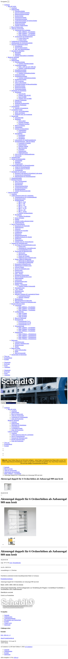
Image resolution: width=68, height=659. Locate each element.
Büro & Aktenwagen (17, 27)
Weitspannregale (19, 326)
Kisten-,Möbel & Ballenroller (23, 259)
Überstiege (21, 149)
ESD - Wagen (19, 273)
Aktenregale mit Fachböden (22, 30)
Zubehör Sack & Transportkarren (24, 241)
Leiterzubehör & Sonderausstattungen (25, 140)
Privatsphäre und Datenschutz (12, 620)
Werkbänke (18, 92)
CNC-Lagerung (19, 81)
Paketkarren (18, 234)
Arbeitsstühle (18, 160)
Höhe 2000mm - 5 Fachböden (26, 307)
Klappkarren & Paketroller (22, 226)
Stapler (17, 346)
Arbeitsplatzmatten (16, 178)
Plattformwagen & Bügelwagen (27, 257)
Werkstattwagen (19, 291)
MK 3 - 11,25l (22, 208)
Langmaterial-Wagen (24, 296)
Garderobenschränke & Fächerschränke (26, 20)
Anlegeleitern (18, 127)
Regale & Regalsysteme (18, 303)
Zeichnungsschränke (20, 17)
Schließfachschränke (20, 70)
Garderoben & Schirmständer (19, 41)
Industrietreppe (22, 144)
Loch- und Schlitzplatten (22, 111)
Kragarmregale (19, 319)
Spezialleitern (18, 133)
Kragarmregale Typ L (24, 321)
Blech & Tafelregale (20, 318)
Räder (16, 351)
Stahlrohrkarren (19, 227)
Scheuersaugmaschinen (21, 186)
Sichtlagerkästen (19, 200)
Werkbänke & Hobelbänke (18, 90)
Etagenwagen (18, 270)
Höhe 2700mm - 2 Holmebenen (27, 334)
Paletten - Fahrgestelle (21, 284)
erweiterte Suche (11, 403)
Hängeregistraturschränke (22, 14)
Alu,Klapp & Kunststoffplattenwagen (25, 245)
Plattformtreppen (23, 152)
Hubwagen (14, 340)
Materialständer (19, 278)
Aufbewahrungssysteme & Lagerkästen (22, 195)
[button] (7, 579)
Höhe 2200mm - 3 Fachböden (26, 327)
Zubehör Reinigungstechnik (22, 191)
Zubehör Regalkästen (24, 216)
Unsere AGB (8, 623)
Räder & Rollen (15, 348)
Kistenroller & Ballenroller (25, 262)
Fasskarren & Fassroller (21, 230)
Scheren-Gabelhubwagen (22, 343)
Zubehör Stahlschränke (21, 25)
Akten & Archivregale (17, 28)
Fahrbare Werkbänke (21, 100)
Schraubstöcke (15, 106)
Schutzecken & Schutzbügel (23, 175)
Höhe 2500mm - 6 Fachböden (26, 308)
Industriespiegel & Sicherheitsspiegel (25, 176)
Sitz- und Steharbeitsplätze (22, 49)
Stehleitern (18, 119)
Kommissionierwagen (21, 281)
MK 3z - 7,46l (22, 206)
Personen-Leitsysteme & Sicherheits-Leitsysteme (28, 173)
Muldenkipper (19, 299)
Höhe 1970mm (22, 313)
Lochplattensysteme (16, 109)
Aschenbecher (19, 170)
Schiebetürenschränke (21, 19)
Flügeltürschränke (20, 11)
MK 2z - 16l (21, 210)
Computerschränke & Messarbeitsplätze (26, 84)
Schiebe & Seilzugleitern (22, 129)
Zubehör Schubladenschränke (26, 73)
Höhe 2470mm (22, 315)
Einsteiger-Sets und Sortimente (23, 114)
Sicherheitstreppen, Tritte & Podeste (25, 141)
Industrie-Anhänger (23, 297)
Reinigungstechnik (16, 179)
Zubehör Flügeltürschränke (26, 63)
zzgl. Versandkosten (15, 562)
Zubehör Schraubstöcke (21, 108)
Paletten (17, 219)
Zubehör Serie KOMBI (25, 98)
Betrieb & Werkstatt (13, 57)
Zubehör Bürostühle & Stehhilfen (24, 55)
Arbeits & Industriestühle (18, 159)
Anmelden (7, 367)
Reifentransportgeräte (21, 235)
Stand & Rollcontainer (21, 47)
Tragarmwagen (19, 272)
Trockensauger (19, 183)
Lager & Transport (13, 192)
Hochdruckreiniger (20, 189)
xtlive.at (16, 657)
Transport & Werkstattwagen (19, 243)
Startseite (6, 615)
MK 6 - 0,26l (22, 202)
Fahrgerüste (18, 156)
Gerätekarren (18, 232)
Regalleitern (21, 135)
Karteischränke (19, 16)
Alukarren (18, 229)
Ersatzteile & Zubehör (24, 143)
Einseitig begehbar (23, 122)
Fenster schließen (21, 403)
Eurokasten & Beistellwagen (23, 264)
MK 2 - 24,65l (22, 211)
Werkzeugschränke (20, 87)
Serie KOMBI (22, 97)
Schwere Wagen (19, 267)
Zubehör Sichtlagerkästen (25, 213)
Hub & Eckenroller (20, 353)
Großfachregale (19, 311)
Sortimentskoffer (19, 222)
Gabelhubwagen (19, 342)
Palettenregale (19, 332)
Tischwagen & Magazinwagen (23, 251)
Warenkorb (7, 362)
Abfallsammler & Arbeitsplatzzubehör (21, 43)
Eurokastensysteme (20, 199)
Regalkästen (18, 214)
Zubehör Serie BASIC (24, 95)
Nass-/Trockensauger (21, 181)
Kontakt (6, 359)
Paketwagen (18, 292)
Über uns (6, 356)
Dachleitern (21, 138)
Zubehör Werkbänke (20, 105)
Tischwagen (21, 253)
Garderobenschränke (20, 65)
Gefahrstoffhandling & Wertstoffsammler (22, 165)
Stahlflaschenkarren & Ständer (23, 237)
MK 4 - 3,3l (21, 205)
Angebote (14, 8)
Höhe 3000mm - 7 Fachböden (26, 310)
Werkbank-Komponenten (22, 103)
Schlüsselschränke (20, 24)
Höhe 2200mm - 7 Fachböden (26, 33)
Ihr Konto (7, 364)
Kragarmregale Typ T (24, 324)
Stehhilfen (18, 54)
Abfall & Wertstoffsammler (22, 167)
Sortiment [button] (7, 4)
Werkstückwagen (20, 288)
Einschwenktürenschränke (22, 12)
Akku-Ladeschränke (20, 82)
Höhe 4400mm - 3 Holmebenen (27, 337)
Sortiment (7, 407)
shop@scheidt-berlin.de (7, 638)
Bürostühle (18, 52)
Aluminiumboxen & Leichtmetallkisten (26, 197)
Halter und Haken (20, 113)
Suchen (3, 403)
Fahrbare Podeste (23, 146)
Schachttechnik (19, 117)
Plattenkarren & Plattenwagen (23, 265)
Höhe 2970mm (22, 316)
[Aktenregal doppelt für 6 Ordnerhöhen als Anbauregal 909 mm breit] (20, 535)
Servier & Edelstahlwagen (22, 269)
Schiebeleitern (22, 130)
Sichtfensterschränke (20, 79)
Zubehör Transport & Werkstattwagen (25, 302)
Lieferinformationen (9, 618)
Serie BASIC (22, 94)
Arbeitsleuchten (15, 157)
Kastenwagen (18, 283)
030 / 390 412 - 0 (5, 635)
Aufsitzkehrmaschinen (21, 187)
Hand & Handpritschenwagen (23, 276)
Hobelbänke (18, 101)
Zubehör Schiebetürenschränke (27, 78)
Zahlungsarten (8, 617)
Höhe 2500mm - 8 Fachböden (26, 35)
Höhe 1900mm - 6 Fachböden (26, 32)
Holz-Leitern (22, 121)
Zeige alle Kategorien (17, 419)
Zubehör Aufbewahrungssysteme (24, 221)
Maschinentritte (22, 148)
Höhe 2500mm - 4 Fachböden (26, 329)
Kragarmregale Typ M (24, 323)
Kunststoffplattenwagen (25, 249)
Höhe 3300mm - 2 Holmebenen (27, 335)
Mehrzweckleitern (20, 125)
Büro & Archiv (12, 6)
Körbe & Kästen (19, 218)
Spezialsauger (19, 184)
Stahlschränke (15, 9)
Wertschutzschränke (20, 22)
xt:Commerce (28, 646)
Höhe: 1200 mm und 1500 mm (27, 67)
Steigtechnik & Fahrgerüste (19, 354)
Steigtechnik (14, 116)
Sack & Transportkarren (18, 224)
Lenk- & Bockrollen (20, 350)
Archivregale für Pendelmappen (24, 36)
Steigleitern (21, 136)
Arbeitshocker (19, 164)
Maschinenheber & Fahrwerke (23, 300)
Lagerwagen (18, 280)
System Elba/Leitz (23, 38)
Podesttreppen (22, 151)
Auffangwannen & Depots (22, 168)
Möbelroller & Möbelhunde (26, 261)
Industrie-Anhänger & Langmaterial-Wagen (27, 294)
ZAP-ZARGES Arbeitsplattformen (24, 154)
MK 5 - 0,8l (21, 203)
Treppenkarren (19, 240)
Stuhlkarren (18, 238)
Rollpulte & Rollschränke (22, 275)
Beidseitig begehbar (23, 124)
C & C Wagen (19, 289)
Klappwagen (22, 246)
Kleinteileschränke (20, 86)
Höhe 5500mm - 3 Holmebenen (27, 338)
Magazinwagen (22, 254)
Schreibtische (18, 46)
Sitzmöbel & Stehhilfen (17, 51)
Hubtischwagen (19, 345)
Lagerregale (18, 305)
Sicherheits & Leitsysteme (18, 171)
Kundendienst (8, 358)
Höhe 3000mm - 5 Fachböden (26, 331)
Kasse (6, 365)
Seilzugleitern (22, 132)
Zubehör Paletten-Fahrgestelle (26, 286)
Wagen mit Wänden (23, 256)
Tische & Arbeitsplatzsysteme (19, 44)
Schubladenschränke (20, 71)
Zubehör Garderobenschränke (26, 68)
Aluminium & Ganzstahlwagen (27, 248)
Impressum (7, 625)
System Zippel (22, 39)
